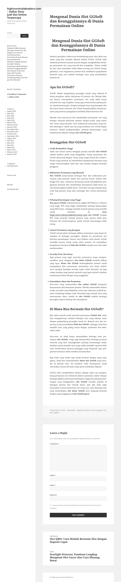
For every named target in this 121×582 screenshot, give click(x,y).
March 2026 (11, 122)
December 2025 (12, 129)
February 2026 (12, 125)
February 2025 (12, 152)
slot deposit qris (13, 189)
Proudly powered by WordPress (61, 577)
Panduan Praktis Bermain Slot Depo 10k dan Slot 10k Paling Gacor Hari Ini (16, 50)
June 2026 (10, 116)
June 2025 (10, 143)
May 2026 (10, 118)
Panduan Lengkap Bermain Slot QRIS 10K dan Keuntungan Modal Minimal (17, 64)
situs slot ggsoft (97, 410)
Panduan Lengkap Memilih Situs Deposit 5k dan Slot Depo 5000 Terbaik (17, 70)
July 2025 (10, 141)
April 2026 (11, 120)
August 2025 (11, 138)
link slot (10, 185)
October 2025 (12, 134)
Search (9, 33)
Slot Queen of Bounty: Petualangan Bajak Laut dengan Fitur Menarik (17, 77)
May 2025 (10, 145)
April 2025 (11, 147)
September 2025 (13, 136)
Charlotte (71, 410)
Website (53, 495)
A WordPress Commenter (16, 94)
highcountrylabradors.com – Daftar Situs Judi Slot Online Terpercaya (24, 13)
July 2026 (10, 113)
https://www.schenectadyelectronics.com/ (68, 215)
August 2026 (11, 111)
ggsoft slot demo (84, 410)
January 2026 (12, 127)
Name (53, 475)
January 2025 (12, 154)
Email (53, 485)
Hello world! (14, 97)
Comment (55, 444)
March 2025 (11, 150)
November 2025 (13, 132)
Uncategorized (12, 166)
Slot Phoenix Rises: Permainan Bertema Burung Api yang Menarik (17, 57)
